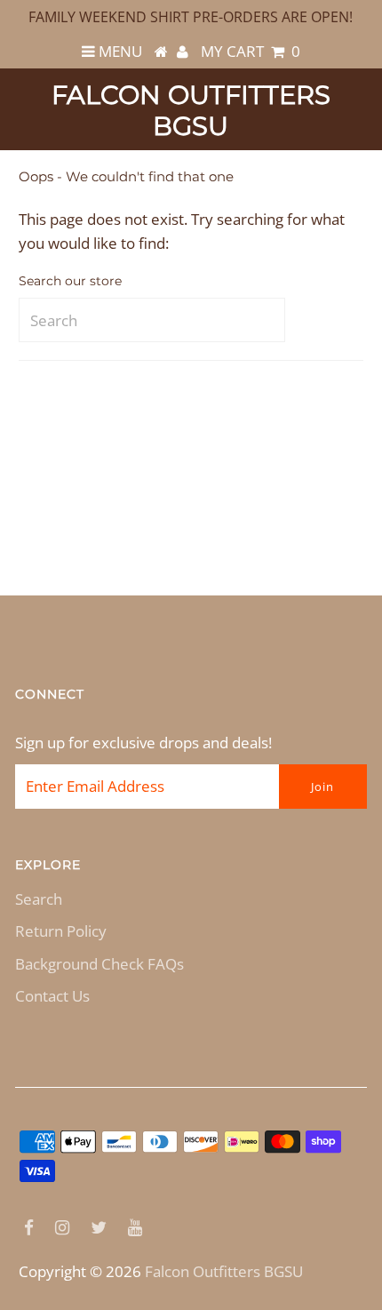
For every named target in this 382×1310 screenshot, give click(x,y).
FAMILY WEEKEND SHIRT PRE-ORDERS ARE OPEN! (190, 17)
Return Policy (61, 931)
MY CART (250, 51)
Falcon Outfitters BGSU (191, 110)
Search (38, 899)
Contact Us (52, 996)
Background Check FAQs (99, 964)
